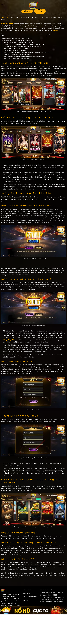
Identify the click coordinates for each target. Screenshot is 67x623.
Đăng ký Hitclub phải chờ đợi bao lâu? (18, 58)
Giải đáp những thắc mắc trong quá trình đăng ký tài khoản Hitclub (26, 52)
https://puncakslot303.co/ (55, 593)
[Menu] (2, 4)
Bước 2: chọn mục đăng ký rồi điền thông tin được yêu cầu (24, 46)
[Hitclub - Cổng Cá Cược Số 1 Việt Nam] (33, 4)
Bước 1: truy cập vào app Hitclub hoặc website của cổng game (25, 44)
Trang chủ (5, 17)
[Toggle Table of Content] (47, 35)
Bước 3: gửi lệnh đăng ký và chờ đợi (17, 48)
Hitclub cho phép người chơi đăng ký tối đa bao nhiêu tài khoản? (26, 56)
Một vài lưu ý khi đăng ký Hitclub (15, 50)
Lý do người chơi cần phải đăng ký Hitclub (17, 38)
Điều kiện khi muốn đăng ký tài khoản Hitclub (19, 40)
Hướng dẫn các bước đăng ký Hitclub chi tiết (19, 42)
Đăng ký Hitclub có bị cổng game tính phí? (19, 54)
